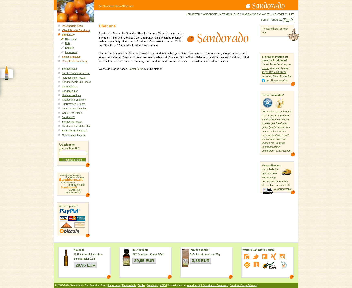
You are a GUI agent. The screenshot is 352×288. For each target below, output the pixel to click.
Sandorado (68, 34)
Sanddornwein (73, 192)
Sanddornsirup (68, 183)
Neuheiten (193, 14)
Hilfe (290, 14)
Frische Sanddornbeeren (76, 73)
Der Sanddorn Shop (110, 6)
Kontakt (278, 14)
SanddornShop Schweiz (243, 285)
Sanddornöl (68, 117)
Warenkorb (250, 14)
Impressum (71, 52)
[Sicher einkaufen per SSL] (279, 107)
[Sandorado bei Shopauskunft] (268, 107)
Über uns (70, 39)
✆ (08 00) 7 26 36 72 (274, 72)
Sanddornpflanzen (72, 121)
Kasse (266, 14)
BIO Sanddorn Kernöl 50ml (148, 254)
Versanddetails (282, 188)
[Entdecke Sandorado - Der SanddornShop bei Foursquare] (247, 265)
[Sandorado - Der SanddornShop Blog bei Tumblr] (256, 264)
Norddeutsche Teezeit (74, 77)
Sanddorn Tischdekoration (76, 126)
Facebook (152, 285)
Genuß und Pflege (72, 113)
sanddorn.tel (194, 285)
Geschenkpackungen (74, 135)
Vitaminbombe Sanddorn (70, 175)
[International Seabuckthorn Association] (269, 265)
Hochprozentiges (71, 95)
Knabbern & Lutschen (74, 99)
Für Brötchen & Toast (73, 104)
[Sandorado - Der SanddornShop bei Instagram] (282, 256)
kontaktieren (136, 68)
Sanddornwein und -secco (76, 82)
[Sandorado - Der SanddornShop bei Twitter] (256, 256)
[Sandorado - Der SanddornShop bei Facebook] (265, 256)
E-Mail (265, 68)
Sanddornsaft (69, 68)
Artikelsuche (229, 14)
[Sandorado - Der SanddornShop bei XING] (273, 256)
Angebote (210, 14)
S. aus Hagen (283, 150)
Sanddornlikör (70, 91)
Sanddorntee (75, 190)
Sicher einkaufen (71, 56)
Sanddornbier (69, 86)
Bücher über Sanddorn (74, 130)
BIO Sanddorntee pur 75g (205, 254)
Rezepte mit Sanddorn (74, 61)
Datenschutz (129, 285)
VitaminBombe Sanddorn (76, 30)
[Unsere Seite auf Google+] (246, 256)
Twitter (141, 285)
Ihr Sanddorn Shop (72, 25)
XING (163, 285)
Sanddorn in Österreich (215, 285)
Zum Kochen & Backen (74, 108)
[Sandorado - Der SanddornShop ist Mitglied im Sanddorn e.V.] (283, 265)
